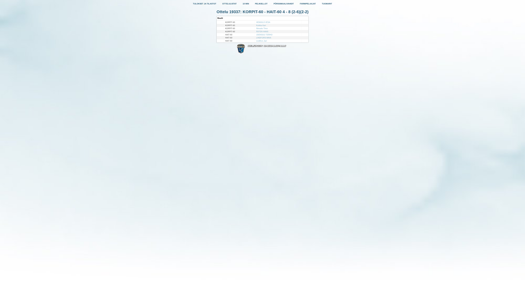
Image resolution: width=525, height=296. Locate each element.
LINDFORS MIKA (263, 38)
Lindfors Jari (261, 41)
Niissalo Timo (262, 28)
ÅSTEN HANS (262, 31)
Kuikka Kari (261, 25)
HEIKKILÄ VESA (263, 22)
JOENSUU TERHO (264, 35)
